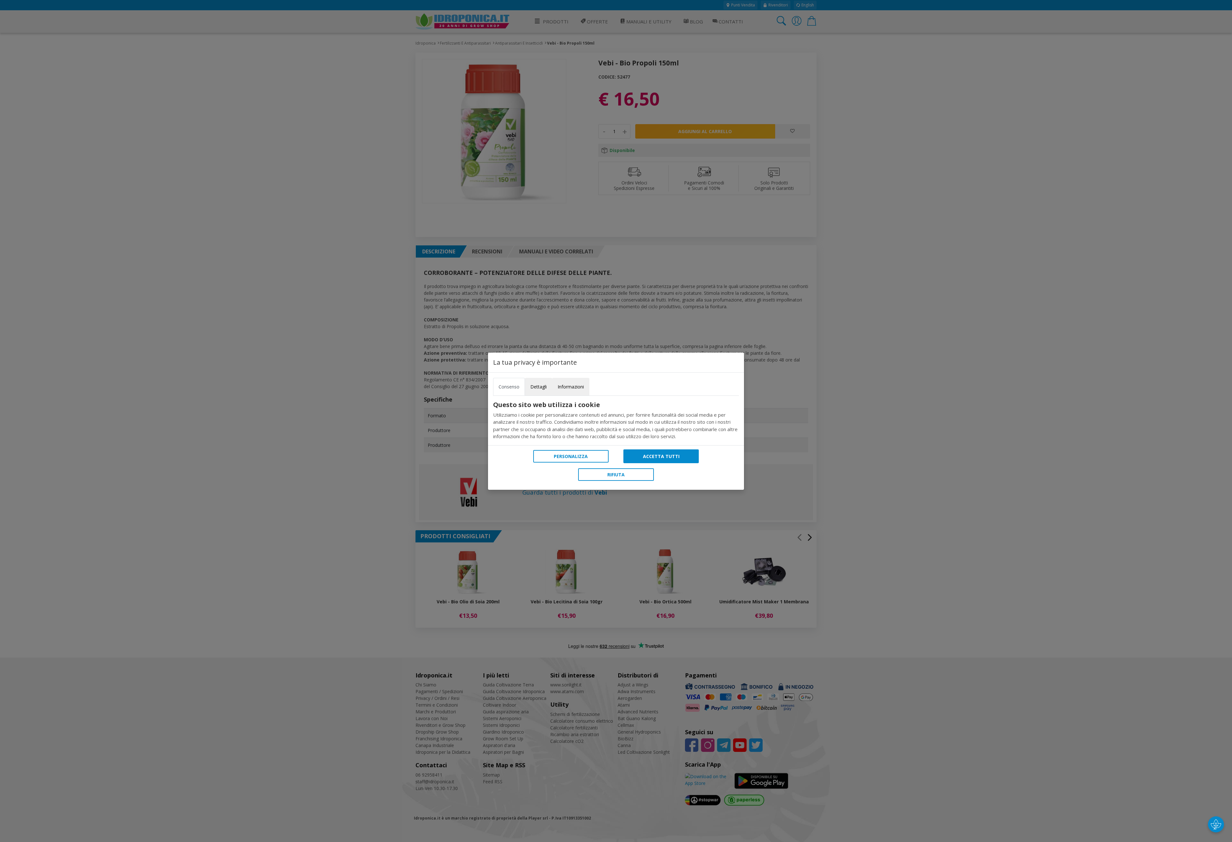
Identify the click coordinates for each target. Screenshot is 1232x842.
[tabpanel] (616, 420)
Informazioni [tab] (571, 387)
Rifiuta (616, 475)
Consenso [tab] (509, 387)
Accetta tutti (661, 456)
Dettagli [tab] (538, 387)
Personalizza (571, 456)
